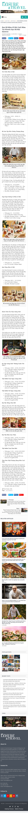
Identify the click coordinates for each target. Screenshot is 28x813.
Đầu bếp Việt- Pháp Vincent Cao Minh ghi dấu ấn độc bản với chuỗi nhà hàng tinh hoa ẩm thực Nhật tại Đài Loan (14, 622)
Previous (11, 499)
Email (25, 35)
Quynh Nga (8, 33)
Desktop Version (9, 809)
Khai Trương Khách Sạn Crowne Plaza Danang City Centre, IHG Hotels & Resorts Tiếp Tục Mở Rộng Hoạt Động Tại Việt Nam (11, 511)
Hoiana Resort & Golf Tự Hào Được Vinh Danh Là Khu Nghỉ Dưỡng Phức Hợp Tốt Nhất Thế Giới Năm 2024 (16, 503)
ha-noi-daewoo (7, 35)
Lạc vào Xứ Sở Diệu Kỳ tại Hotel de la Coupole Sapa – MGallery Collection (13, 643)
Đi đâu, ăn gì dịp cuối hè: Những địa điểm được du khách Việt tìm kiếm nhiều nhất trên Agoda (13, 560)
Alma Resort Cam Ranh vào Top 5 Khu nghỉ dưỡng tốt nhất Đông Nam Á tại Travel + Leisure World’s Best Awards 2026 (14, 698)
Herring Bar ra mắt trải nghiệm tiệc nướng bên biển (13, 580)
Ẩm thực (20, 33)
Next (18, 508)
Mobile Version (19, 809)
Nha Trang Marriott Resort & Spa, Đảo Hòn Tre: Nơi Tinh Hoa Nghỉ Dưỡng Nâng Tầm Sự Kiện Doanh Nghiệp (14, 689)
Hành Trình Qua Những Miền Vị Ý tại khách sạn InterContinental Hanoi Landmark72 (14, 601)
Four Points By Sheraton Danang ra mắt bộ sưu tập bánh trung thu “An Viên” (13, 539)
